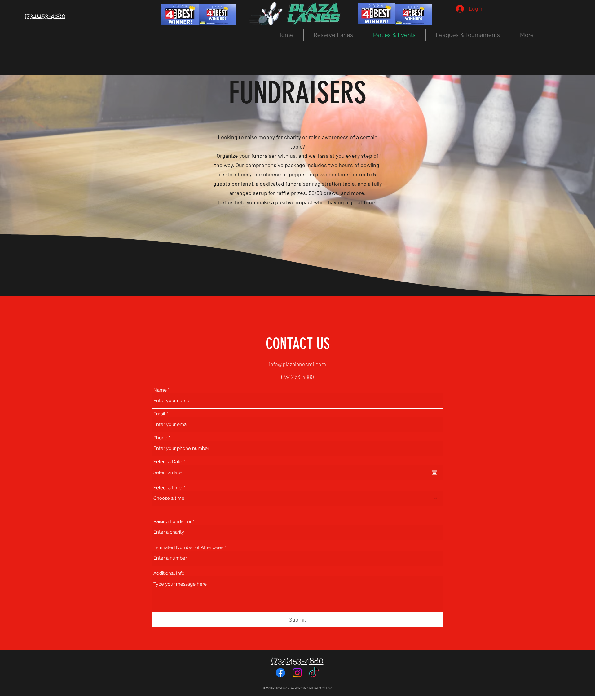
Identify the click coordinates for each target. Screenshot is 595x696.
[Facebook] (280, 673)
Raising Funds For (172, 521)
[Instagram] (297, 673)
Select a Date (170, 461)
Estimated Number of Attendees (188, 547)
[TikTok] (314, 673)
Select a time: (168, 487)
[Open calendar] (434, 472)
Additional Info (168, 573)
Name (160, 390)
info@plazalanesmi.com (297, 364)
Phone (160, 438)
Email (159, 414)
